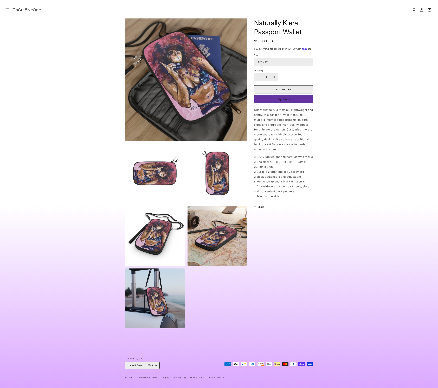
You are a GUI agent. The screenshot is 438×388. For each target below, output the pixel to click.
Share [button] (261, 206)
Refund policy (179, 377)
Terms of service (215, 377)
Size (256, 55)
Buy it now (283, 99)
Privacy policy (197, 377)
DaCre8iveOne (141, 377)
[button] (7, 10)
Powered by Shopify (159, 377)
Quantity (258, 70)
